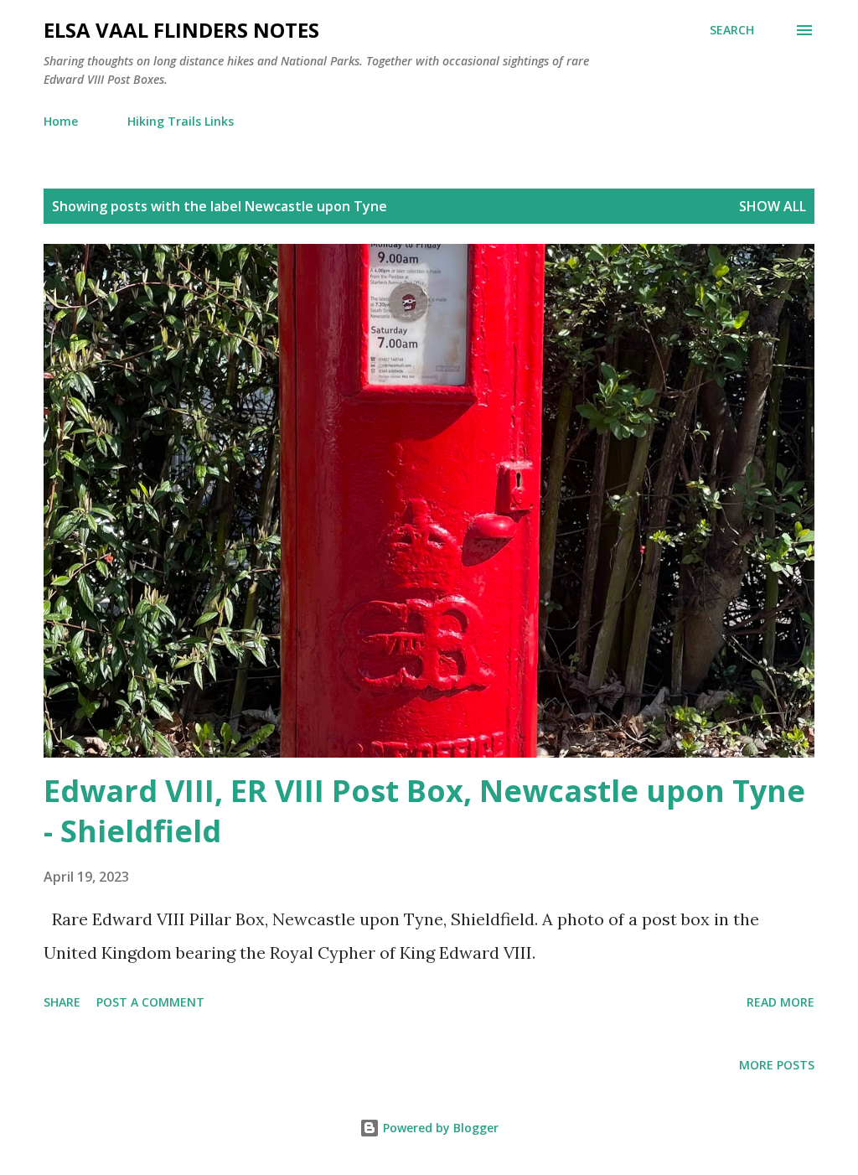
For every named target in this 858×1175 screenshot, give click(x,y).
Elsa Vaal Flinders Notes (181, 30)
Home (61, 121)
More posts (776, 1065)
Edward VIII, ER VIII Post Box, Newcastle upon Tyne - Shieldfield (424, 810)
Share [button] (62, 1002)
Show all (772, 206)
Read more (780, 1002)
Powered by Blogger (439, 1128)
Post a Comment (150, 1002)
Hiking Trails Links (180, 121)
